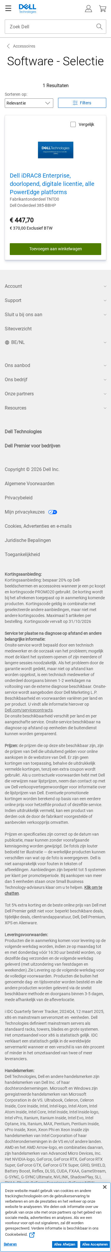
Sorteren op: (16, 94)
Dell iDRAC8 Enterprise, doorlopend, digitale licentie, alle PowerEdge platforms (52, 184)
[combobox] (55, 27)
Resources (15, 408)
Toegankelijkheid (22, 554)
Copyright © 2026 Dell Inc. (32, 469)
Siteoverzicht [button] (18, 329)
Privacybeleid (19, 498)
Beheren (10, 1244)
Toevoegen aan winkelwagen (55, 248)
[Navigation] (8, 8)
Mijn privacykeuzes (25, 512)
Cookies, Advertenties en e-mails (38, 526)
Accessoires (24, 46)
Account (13, 286)
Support (13, 300)
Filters (85, 102)
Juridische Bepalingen (28, 540)
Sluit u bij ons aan (23, 314)
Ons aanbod (17, 365)
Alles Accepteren (95, 1244)
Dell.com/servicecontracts (29, 710)
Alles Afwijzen (64, 1244)
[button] (88, 8)
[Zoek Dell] (99, 26)
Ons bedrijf (16, 379)
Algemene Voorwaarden (29, 483)
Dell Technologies (23, 431)
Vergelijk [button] (86, 124)
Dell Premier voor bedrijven (32, 446)
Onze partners (19, 394)
